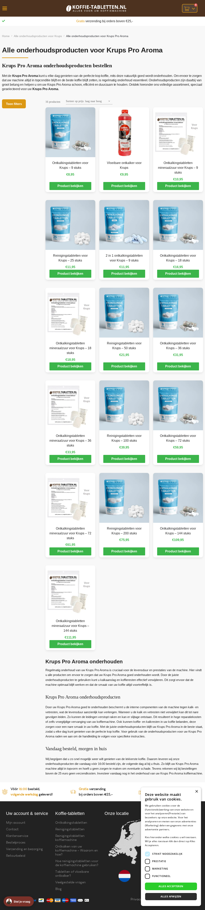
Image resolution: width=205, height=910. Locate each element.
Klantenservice (17, 836)
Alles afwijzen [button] (171, 896)
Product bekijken (70, 186)
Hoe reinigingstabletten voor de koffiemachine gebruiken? (76, 863)
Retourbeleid (15, 856)
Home (6, 36)
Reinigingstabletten (69, 829)
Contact (12, 829)
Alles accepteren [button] (171, 886)
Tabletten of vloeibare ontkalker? (72, 874)
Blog (58, 889)
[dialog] (171, 846)
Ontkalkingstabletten (71, 823)
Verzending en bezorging (24, 849)
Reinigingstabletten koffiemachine (69, 838)
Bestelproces (15, 842)
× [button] (196, 791)
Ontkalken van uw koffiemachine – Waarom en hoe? (76, 850)
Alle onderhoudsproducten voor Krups (38, 36)
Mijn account (15, 823)
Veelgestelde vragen (70, 882)
